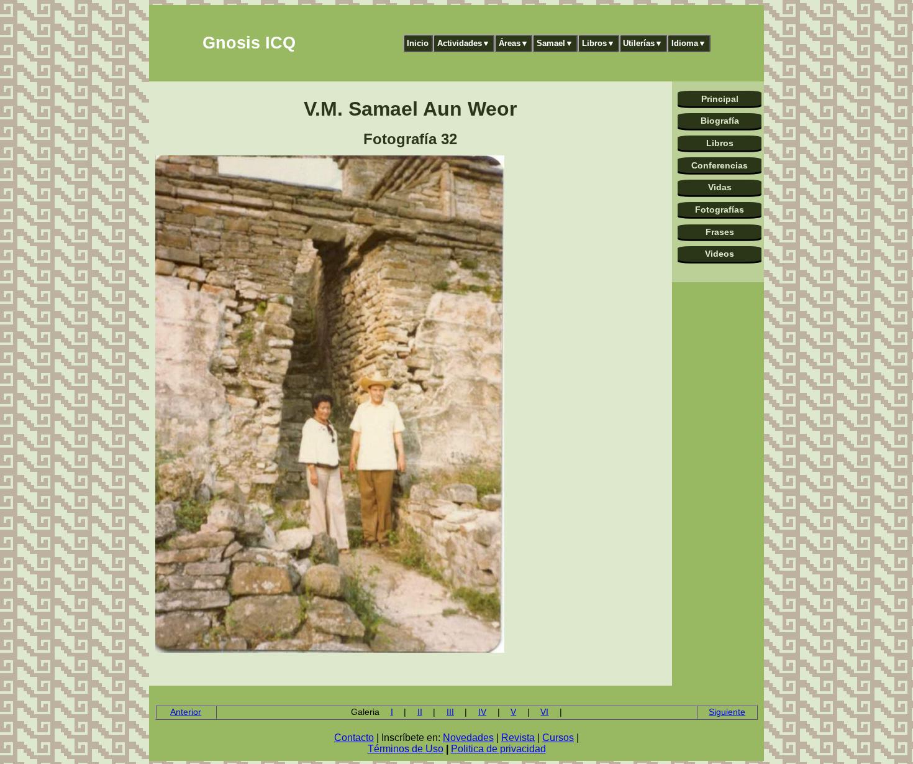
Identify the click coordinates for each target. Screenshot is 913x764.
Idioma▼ (688, 43)
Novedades (468, 737)
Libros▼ (598, 43)
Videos (719, 254)
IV (482, 712)
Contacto (354, 737)
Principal (719, 99)
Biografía (720, 121)
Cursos (558, 737)
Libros (720, 143)
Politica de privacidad (498, 748)
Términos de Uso (405, 748)
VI (544, 712)
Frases (720, 232)
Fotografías (719, 209)
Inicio (418, 43)
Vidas (720, 187)
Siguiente (727, 712)
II (419, 712)
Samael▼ (555, 43)
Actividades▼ (463, 43)
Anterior (185, 712)
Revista (518, 737)
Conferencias (719, 165)
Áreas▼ (514, 43)
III (450, 712)
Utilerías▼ (643, 43)
